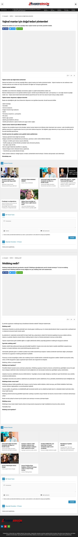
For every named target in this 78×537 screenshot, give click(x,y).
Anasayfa (6, 16)
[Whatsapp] (8, 526)
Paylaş (6, 28)
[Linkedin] (2, 526)
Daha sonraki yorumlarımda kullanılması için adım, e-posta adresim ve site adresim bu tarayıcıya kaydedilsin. (27, 234)
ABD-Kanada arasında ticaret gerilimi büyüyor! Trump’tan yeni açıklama (27, 9)
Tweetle (13, 28)
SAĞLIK (11, 16)
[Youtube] (5, 526)
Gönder (20, 28)
